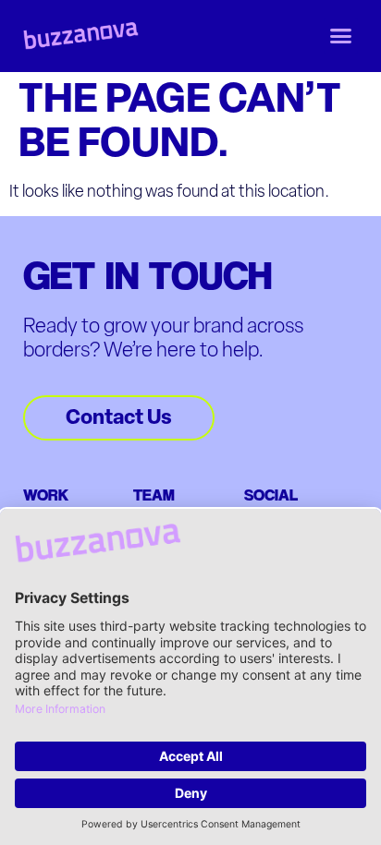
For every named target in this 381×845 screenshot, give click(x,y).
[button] (341, 36)
